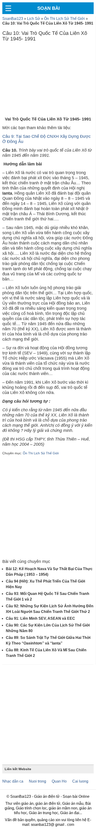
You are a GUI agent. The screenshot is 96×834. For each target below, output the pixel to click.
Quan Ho (59, 781)
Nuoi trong (37, 781)
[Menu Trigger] (8, 8)
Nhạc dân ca (12, 781)
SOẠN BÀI (48, 8)
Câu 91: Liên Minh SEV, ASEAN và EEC (40, 618)
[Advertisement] (48, 80)
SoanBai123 (12, 19)
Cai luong (80, 781)
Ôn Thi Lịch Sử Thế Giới (64, 19)
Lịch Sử (33, 19)
